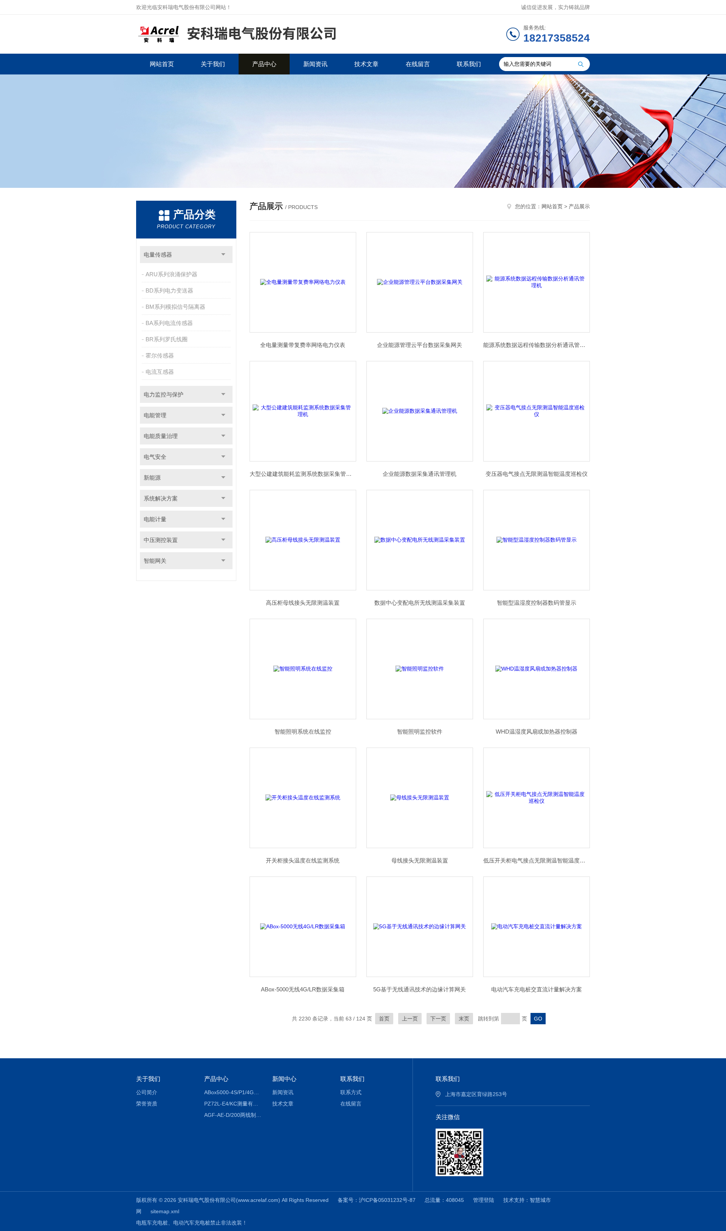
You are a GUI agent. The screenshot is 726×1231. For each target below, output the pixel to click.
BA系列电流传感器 (169, 323)
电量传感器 (158, 254)
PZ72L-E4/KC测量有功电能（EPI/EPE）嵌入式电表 (232, 1104)
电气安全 (155, 457)
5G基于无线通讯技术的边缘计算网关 (419, 989)
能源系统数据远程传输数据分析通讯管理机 (536, 345)
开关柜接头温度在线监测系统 (303, 860)
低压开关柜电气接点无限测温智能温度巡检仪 (536, 860)
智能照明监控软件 (419, 731)
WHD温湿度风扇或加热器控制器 (536, 731)
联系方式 (350, 1092)
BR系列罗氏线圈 (167, 339)
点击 (223, 254)
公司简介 (146, 1092)
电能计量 (155, 519)
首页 (384, 1019)
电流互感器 (160, 372)
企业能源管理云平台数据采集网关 (419, 345)
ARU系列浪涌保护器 (171, 274)
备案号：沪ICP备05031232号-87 (377, 1200)
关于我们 (213, 64)
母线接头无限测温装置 (419, 860)
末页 (464, 1019)
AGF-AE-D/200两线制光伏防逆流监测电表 (232, 1115)
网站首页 (162, 64)
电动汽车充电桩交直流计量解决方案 (536, 989)
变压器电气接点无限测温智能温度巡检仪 (537, 474)
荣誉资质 (146, 1104)
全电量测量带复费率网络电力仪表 (302, 345)
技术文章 (366, 64)
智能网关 (155, 560)
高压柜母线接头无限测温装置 (303, 602)
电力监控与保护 (163, 394)
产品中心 (264, 64)
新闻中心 (284, 1079)
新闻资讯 (315, 64)
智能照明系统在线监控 (303, 731)
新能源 (152, 477)
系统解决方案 (161, 498)
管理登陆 (483, 1200)
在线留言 (418, 64)
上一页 (410, 1019)
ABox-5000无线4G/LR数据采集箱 (302, 989)
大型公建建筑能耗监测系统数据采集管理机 (303, 474)
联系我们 (469, 64)
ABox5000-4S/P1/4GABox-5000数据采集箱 (232, 1092)
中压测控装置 (161, 540)
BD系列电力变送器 (169, 290)
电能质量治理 (161, 436)
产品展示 (579, 206)
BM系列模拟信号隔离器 (175, 306)
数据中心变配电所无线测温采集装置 (419, 602)
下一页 (438, 1019)
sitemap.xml (164, 1211)
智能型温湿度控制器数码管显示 (536, 602)
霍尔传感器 (160, 355)
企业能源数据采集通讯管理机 (419, 474)
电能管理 (155, 415)
